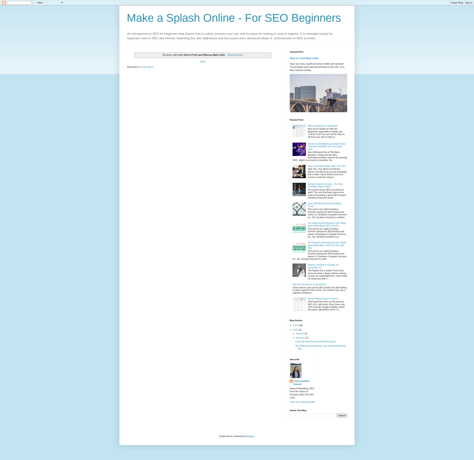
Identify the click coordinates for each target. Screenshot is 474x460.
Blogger (250, 436)
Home (203, 61)
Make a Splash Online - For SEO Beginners (234, 18)
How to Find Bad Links (304, 58)
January (300, 333)
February (300, 337)
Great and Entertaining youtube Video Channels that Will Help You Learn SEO (327, 147)
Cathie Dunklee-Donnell (301, 383)
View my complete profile (302, 402)
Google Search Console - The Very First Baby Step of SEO (325, 185)
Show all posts (235, 55)
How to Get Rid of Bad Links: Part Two (327, 166)
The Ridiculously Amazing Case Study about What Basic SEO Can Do (327, 224)
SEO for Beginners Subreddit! (322, 126)
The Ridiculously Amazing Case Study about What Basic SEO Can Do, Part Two (327, 245)
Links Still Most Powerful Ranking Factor (315, 341)
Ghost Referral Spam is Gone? (323, 298)
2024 (296, 325)
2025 (296, 330)
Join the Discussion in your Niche (309, 284)
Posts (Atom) (147, 67)
